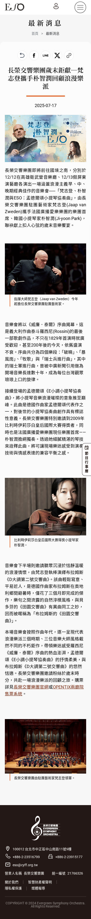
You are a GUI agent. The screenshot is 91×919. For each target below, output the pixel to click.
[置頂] (80, 908)
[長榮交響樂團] (14, 7)
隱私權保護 (13, 888)
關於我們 (11, 882)
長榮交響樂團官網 (31, 687)
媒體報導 (38, 888)
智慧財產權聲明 (40, 882)
